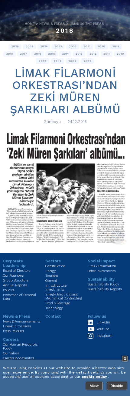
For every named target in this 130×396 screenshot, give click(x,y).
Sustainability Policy (103, 284)
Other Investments (101, 271)
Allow (94, 386)
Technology (54, 308)
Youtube (103, 329)
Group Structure (15, 280)
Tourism (51, 276)
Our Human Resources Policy (20, 346)
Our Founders (13, 276)
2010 (120, 53)
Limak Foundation (102, 266)
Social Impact (101, 261)
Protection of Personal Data (19, 297)
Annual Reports (15, 285)
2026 (15, 46)
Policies (8, 290)
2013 (79, 53)
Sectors (53, 261)
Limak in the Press (87, 24)
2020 (101, 46)
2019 (115, 46)
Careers (11, 339)
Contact (53, 316)
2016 (37, 53)
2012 (92, 53)
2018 (65, 30)
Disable (117, 386)
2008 (57, 61)
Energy (50, 271)
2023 (58, 46)
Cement (51, 281)
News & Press (52, 24)
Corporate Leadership (14, 263)
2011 (106, 53)
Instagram (104, 336)
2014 (65, 53)
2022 (72, 46)
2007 (72, 61)
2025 (29, 46)
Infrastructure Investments (56, 288)
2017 (23, 53)
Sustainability (101, 279)
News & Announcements (21, 321)
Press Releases (13, 331)
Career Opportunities (18, 358)
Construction (55, 266)
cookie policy (94, 376)
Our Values (11, 353)
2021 (86, 46)
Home (30, 24)
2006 (87, 61)
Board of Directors (16, 271)
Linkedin (103, 322)
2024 (43, 46)
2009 (43, 61)
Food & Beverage (57, 303)
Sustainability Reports (105, 289)
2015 (51, 53)
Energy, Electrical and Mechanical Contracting (63, 296)
